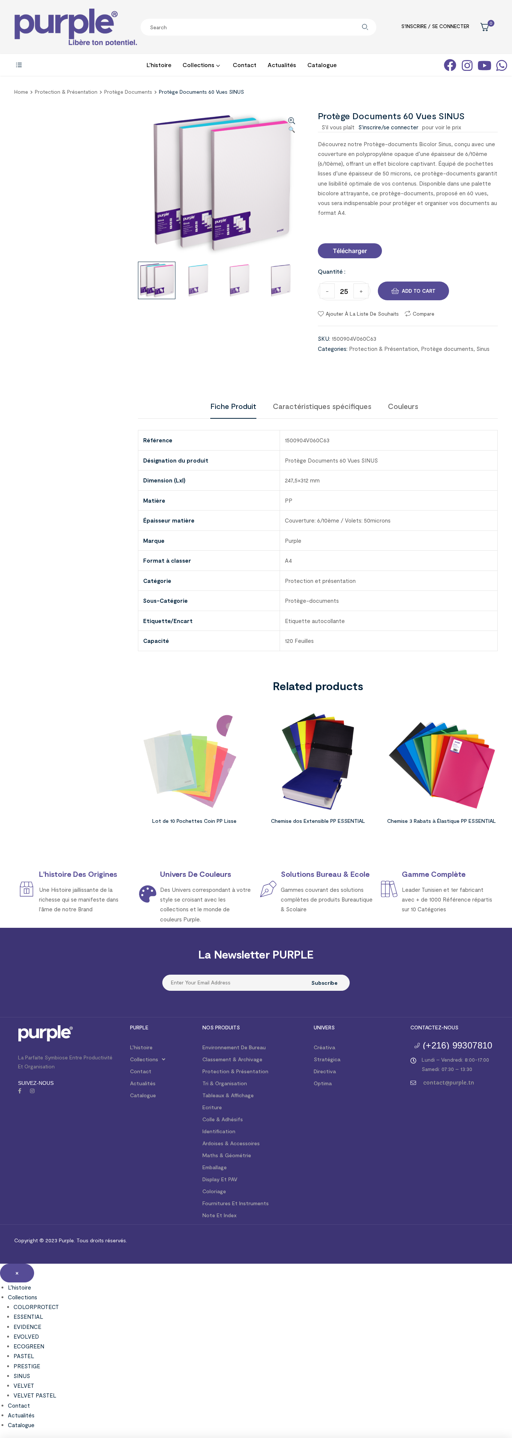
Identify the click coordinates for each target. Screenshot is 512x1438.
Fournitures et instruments (235, 1203)
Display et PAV (219, 1179)
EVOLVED (26, 1336)
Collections (144, 1059)
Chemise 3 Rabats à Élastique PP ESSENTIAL (441, 821)
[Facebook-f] (19, 1091)
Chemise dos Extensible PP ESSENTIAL (318, 821)
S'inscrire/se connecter (388, 127)
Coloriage (214, 1191)
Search (365, 27)
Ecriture (212, 1107)
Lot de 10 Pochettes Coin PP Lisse (194, 821)
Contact (140, 1071)
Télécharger (350, 251)
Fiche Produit (233, 405)
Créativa (324, 1047)
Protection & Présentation (66, 91)
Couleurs (403, 405)
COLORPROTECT (36, 1306)
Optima (323, 1083)
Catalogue (143, 1095)
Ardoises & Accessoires (231, 1143)
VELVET (23, 1385)
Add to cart (419, 291)
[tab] (233, 406)
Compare (423, 313)
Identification (218, 1131)
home (21, 91)
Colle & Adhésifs (222, 1119)
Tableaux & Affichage (228, 1095)
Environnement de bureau (234, 1047)
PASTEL (23, 1356)
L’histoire (141, 1047)
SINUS (21, 1375)
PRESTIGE (26, 1366)
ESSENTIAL (28, 1316)
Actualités (143, 1083)
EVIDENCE (27, 1326)
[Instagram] (32, 1091)
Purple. (66, 1240)
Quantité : (332, 271)
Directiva (325, 1071)
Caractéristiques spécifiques (322, 405)
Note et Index (219, 1215)
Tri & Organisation (224, 1083)
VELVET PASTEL (34, 1395)
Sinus (483, 348)
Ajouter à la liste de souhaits (362, 313)
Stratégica (327, 1059)
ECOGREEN (28, 1346)
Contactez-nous (434, 1027)
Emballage (214, 1167)
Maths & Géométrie (226, 1155)
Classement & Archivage (232, 1059)
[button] (350, 250)
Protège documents (128, 91)
